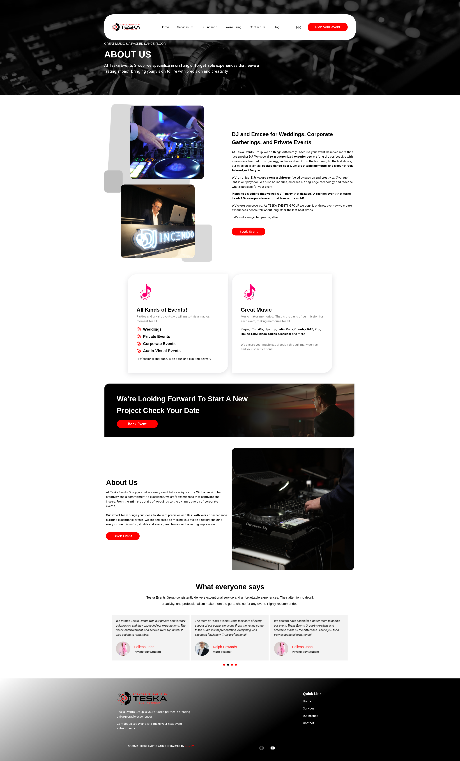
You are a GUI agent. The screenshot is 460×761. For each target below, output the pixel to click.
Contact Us (257, 27)
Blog (276, 27)
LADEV (189, 746)
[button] (224, 665)
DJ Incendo (209, 27)
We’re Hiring (234, 27)
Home (165, 27)
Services (183, 27)
